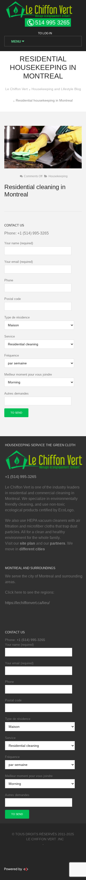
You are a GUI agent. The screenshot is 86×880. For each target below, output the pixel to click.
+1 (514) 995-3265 (33, 233)
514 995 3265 (52, 22)
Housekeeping (58, 176)
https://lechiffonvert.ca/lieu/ (27, 603)
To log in (45, 33)
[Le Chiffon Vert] (38, 8)
